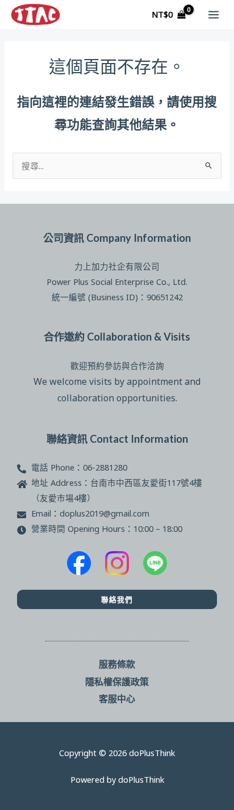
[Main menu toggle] (213, 14)
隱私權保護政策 (117, 681)
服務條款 (117, 663)
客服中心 (117, 698)
